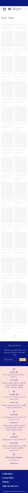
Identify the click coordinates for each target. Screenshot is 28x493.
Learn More (7, 478)
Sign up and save (10, 486)
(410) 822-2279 (14, 422)
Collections (7, 473)
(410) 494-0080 (14, 380)
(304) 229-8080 (14, 443)
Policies (5, 482)
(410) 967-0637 (14, 463)
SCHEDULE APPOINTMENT (14, 5)
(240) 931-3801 (14, 402)
